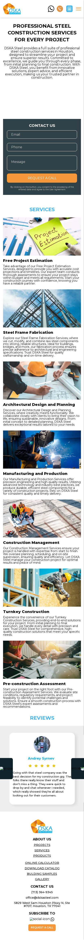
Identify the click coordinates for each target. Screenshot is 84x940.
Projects (42, 845)
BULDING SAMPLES (42, 874)
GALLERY (42, 879)
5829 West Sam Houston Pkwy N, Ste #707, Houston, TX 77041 (42, 904)
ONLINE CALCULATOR (42, 863)
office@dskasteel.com (42, 897)
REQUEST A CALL (42, 178)
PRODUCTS (42, 856)
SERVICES (42, 850)
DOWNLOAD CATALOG (42, 868)
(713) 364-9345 (42, 892)
